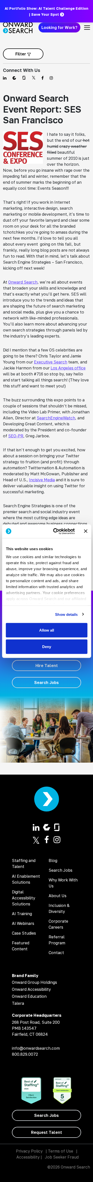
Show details (66, 614)
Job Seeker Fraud (62, 1157)
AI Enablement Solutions (26, 879)
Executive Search (50, 361)
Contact (56, 952)
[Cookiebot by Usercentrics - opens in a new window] (55, 531)
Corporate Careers (58, 924)
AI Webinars (23, 923)
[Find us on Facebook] (42, 78)
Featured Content (20, 945)
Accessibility (28, 1157)
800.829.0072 (25, 1054)
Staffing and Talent (23, 863)
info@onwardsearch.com (36, 1048)
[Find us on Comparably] (14, 78)
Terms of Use (60, 1151)
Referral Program (57, 939)
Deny (46, 646)
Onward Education (29, 996)
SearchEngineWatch (56, 417)
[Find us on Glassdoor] (24, 78)
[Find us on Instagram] (51, 78)
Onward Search (22, 282)
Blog (53, 860)
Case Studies (24, 933)
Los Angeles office (68, 367)
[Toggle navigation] (87, 27)
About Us (57, 895)
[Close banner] (85, 531)
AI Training (22, 913)
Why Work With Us (63, 882)
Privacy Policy (29, 1151)
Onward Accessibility (31, 989)
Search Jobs (60, 870)
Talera (18, 1003)
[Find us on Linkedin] (4, 78)
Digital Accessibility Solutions (23, 897)
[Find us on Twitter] (33, 78)
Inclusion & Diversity (59, 908)
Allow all (46, 630)
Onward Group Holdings (34, 982)
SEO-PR (15, 435)
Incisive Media (42, 479)
